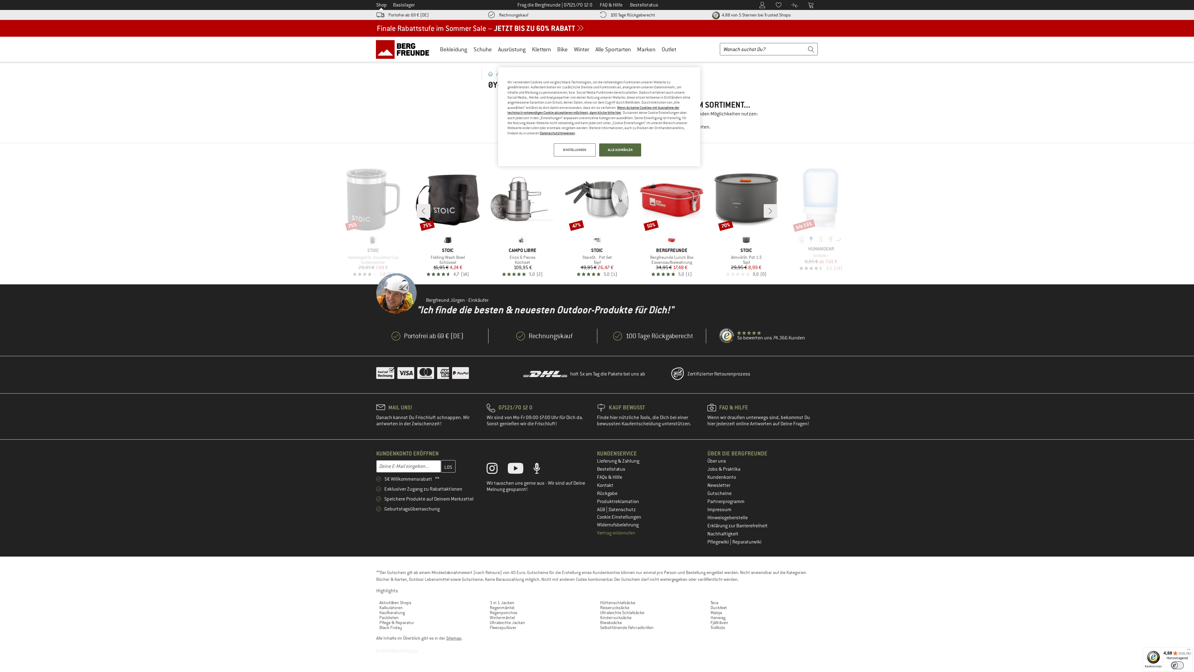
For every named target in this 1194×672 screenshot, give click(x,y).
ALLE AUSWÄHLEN (620, 150)
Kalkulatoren (391, 607)
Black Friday (390, 627)
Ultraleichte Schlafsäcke (622, 612)
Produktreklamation (618, 501)
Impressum (719, 509)
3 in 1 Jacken (502, 602)
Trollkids (717, 627)
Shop (381, 5)
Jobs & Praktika (723, 469)
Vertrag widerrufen (616, 533)
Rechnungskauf (513, 15)
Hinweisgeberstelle (727, 518)
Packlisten (389, 617)
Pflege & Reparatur (396, 622)
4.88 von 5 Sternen (756, 15)
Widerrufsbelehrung (618, 525)
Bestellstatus (611, 469)
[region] (599, 116)
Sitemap (453, 638)
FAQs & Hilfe (609, 477)
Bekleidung (453, 49)
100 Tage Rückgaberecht (632, 15)
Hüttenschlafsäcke (617, 602)
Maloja (716, 612)
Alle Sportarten (613, 49)
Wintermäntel (502, 617)
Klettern (541, 49)
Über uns (716, 461)
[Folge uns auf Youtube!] (520, 469)
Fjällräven (719, 622)
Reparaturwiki (746, 542)
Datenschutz (622, 509)
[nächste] (770, 211)
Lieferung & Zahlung (618, 461)
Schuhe (483, 49)
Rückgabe (607, 493)
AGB (601, 509)
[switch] (1177, 665)
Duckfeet (718, 607)
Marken (646, 49)
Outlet (669, 49)
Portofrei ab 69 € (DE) (408, 15)
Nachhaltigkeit (722, 534)
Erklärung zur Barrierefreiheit (737, 526)
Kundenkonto (721, 477)
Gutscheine (719, 493)
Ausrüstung (512, 49)
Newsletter (718, 485)
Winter (581, 49)
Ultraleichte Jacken (507, 622)
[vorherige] (423, 211)
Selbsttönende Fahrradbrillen (627, 627)
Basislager (404, 5)
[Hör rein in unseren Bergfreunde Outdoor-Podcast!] (541, 469)
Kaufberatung (392, 612)
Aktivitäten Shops (395, 602)
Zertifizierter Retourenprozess (718, 374)
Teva (714, 602)
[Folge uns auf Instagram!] (497, 469)
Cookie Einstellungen (619, 517)
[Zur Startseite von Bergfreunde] (404, 49)
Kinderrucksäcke (616, 617)
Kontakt (605, 485)
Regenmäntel (502, 607)
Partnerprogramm (725, 501)
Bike (562, 49)
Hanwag (717, 617)
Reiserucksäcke (614, 607)
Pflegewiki (718, 542)
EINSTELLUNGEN (574, 150)
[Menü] (1188, 651)
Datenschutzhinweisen (557, 133)
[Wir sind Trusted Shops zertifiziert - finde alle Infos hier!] (727, 336)
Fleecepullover (503, 627)
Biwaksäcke (611, 622)
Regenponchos (503, 612)
